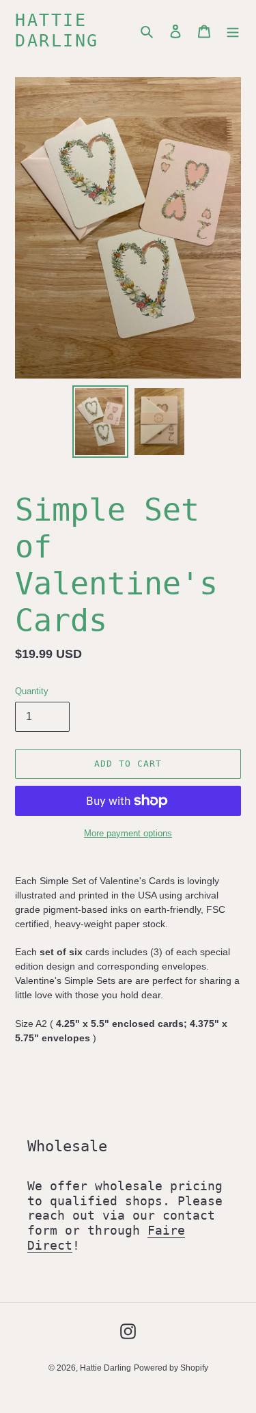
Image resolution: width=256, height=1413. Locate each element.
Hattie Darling (57, 30)
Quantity (31, 691)
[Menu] (232, 31)
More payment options (128, 833)
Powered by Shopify (171, 1368)
